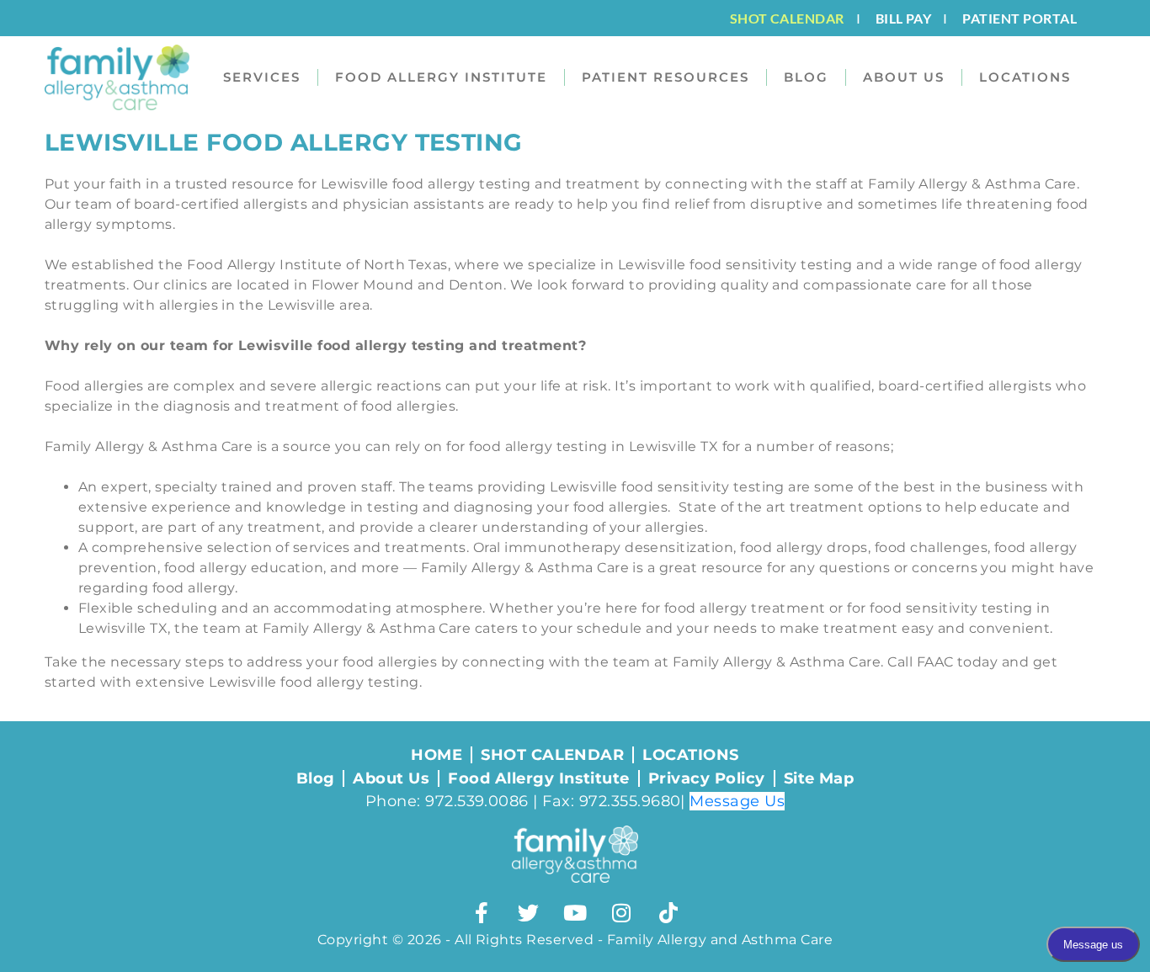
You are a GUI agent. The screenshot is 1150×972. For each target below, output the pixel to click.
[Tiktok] (668, 912)
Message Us (737, 801)
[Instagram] (621, 912)
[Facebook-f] (482, 912)
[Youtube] (575, 912)
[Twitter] (529, 912)
